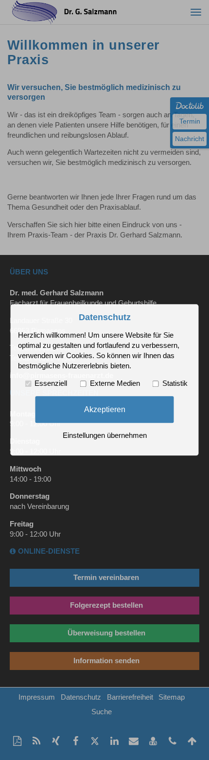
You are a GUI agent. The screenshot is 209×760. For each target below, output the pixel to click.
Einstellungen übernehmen (105, 436)
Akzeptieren (104, 409)
